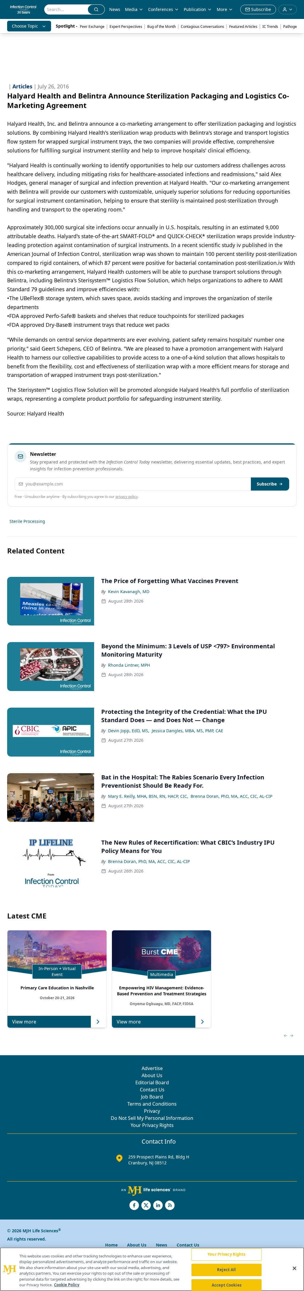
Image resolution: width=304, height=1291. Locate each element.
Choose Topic (25, 26)
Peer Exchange (92, 26)
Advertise (152, 1068)
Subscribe (267, 484)
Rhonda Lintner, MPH (129, 665)
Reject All (226, 1269)
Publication (195, 9)
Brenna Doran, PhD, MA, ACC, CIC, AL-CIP (231, 796)
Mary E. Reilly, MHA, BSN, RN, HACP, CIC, (148, 796)
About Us (152, 1075)
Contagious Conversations (202, 26)
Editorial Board (152, 1082)
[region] (152, 1269)
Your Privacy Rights (152, 1125)
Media (131, 9)
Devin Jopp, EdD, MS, (128, 730)
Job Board (152, 1096)
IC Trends (270, 26)
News (114, 9)
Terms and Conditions (152, 1104)
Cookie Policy (66, 1284)
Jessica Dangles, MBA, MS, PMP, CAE (187, 730)
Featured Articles (243, 26)
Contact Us (152, 1089)
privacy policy (126, 496)
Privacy (152, 1111)
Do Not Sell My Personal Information (152, 1118)
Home (111, 1245)
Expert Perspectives (126, 26)
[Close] (294, 1268)
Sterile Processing (27, 521)
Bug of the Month (161, 26)
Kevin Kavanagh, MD (128, 591)
